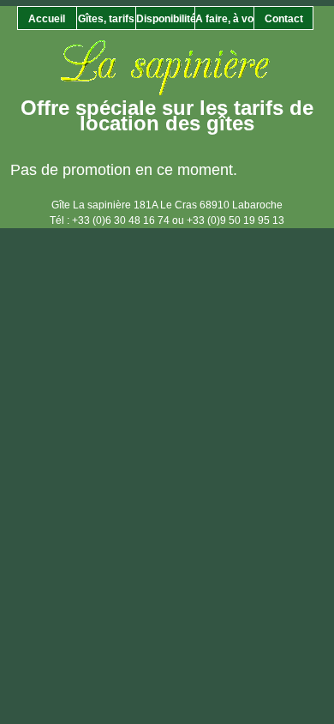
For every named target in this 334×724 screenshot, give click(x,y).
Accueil (46, 19)
